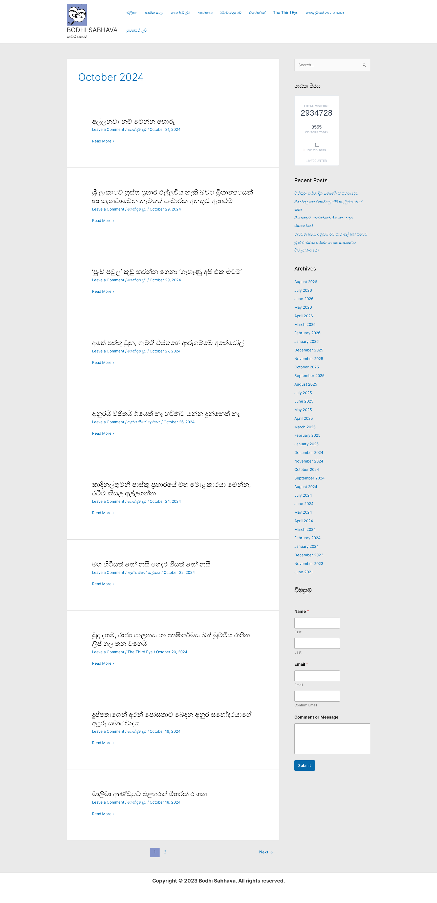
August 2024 (305, 486)
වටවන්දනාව (231, 12)
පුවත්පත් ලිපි (136, 30)
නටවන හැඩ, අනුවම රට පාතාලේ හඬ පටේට (330, 234)
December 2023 (308, 555)
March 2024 (305, 529)
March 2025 (305, 427)
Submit (304, 765)
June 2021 (303, 572)
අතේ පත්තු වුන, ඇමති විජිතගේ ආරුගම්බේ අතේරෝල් (168, 343)
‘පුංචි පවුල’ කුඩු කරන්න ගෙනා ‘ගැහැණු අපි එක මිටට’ (167, 272)
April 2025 (303, 418)
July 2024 (303, 495)
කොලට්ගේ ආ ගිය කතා (325, 12)
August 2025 (305, 384)
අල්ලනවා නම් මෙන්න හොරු (133, 121)
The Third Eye (285, 12)
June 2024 (304, 503)
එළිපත (131, 12)
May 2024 (303, 512)
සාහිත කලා (154, 12)
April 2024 (303, 520)
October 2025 (306, 367)
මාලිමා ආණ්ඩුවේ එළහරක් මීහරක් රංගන (149, 794)
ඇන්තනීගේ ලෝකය (143, 421)
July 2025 (303, 392)
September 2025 (309, 375)
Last (297, 652)
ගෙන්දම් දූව (180, 12)
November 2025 (308, 358)
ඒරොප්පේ (257, 12)
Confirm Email (305, 705)
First (297, 632)
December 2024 (308, 452)
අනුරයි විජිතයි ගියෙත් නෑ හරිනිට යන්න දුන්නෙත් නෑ (166, 413)
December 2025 (308, 350)
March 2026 (305, 324)
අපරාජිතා (205, 12)
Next (266, 852)
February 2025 (307, 435)
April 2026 (303, 315)
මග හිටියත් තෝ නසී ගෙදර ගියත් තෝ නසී (151, 564)
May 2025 (303, 409)
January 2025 (306, 444)
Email (298, 685)
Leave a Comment (108, 129)
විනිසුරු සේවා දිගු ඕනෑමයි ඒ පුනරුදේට (326, 193)
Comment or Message (316, 717)
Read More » (103, 140)
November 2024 (308, 461)
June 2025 (303, 401)
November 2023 (308, 563)
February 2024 (307, 537)
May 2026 (303, 307)
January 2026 (306, 341)
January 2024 (306, 546)
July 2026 (303, 290)
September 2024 (309, 478)
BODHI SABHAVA (92, 30)
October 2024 (306, 469)
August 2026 (305, 281)
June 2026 (303, 298)
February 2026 (307, 332)
